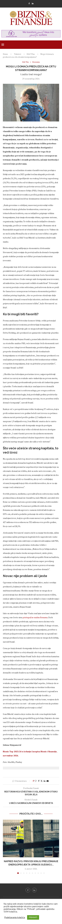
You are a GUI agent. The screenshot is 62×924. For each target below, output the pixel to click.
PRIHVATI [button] (33, 917)
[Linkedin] (32, 3)
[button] (5, 846)
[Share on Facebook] (38, 780)
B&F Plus (31, 54)
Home (5, 54)
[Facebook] (29, 3)
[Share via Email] (48, 780)
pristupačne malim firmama (35, 617)
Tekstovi (17, 54)
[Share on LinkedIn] (44, 780)
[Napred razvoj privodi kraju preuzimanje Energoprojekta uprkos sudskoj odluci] (31, 838)
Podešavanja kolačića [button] (14, 917)
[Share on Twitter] (42, 780)
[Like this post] (36, 780)
